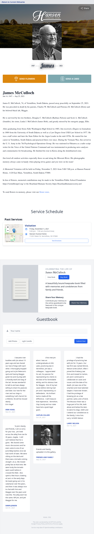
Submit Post (81, 341)
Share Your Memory (79, 303)
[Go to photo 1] (46, 443)
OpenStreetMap (49, 528)
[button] (13, 231)
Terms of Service (53, 524)
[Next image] (58, 435)
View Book (51, 277)
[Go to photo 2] (47, 443)
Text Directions (56, 241)
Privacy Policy (40, 524)
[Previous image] (35, 435)
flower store (44, 192)
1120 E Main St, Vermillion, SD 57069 (43, 236)
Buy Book (63, 277)
